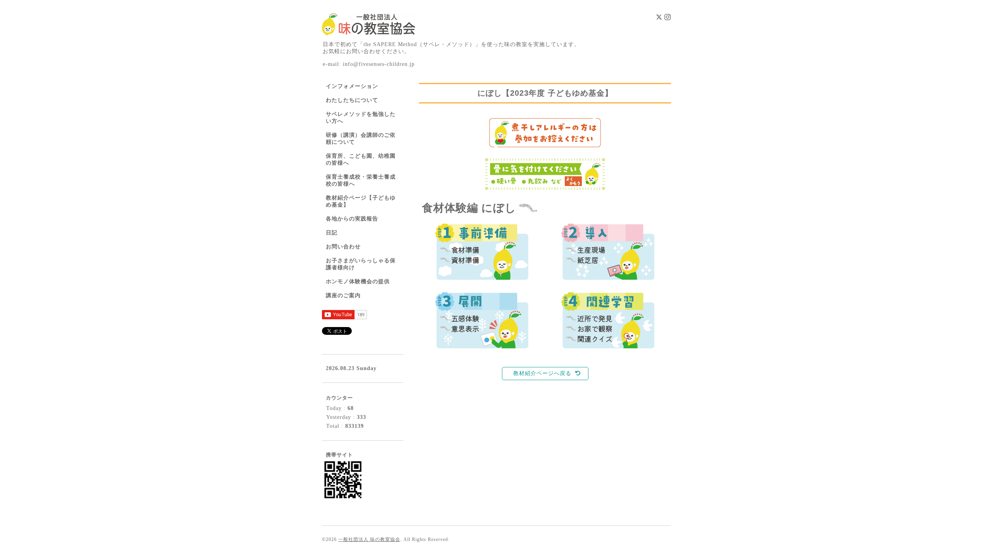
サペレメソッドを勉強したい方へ (361, 117)
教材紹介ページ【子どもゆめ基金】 (361, 201)
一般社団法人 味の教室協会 (369, 539)
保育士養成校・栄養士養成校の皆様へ (361, 180)
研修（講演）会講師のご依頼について (361, 138)
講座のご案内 (343, 295)
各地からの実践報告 (352, 219)
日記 (331, 233)
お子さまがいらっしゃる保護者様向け (361, 264)
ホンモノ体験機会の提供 (358, 281)
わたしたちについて (352, 100)
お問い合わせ (343, 247)
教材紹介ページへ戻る (542, 373)
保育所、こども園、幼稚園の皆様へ (361, 159)
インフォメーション (352, 86)
